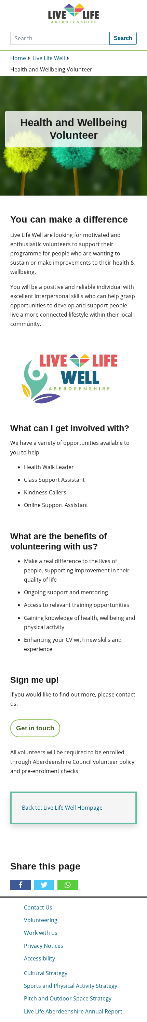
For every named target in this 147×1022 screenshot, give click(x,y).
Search (123, 38)
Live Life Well (48, 58)
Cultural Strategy (45, 973)
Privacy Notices (43, 946)
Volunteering (40, 920)
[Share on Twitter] (45, 885)
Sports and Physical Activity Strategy (70, 986)
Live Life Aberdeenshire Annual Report (73, 1011)
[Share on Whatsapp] (62, 885)
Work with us (40, 933)
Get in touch (35, 728)
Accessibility (39, 958)
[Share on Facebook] (21, 885)
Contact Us (38, 907)
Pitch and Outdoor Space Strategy (67, 998)
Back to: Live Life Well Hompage (62, 807)
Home (18, 58)
